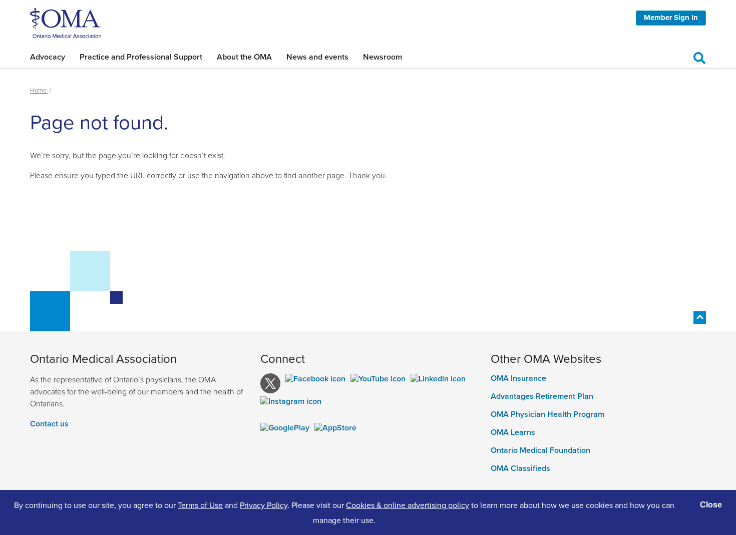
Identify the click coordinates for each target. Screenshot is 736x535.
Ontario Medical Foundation (540, 450)
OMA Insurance (518, 378)
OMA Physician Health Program (547, 414)
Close (711, 504)
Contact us (49, 423)
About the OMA (244, 57)
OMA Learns (513, 432)
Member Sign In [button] (671, 17)
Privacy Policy (263, 504)
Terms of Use (200, 504)
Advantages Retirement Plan (542, 396)
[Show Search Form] (699, 56)
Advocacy (47, 57)
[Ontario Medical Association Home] (65, 22)
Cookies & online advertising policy (407, 504)
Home (39, 90)
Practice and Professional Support (141, 57)
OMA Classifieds (520, 468)
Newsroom (382, 57)
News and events (317, 57)
